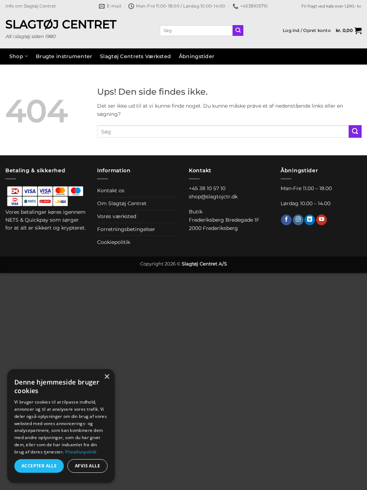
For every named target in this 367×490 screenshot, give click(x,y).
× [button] (106, 377)
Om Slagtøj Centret (122, 203)
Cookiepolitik (113, 242)
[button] (307, 30)
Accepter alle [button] (39, 466)
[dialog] (61, 426)
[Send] (238, 30)
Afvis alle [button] (87, 466)
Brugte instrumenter (64, 56)
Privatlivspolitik (81, 452)
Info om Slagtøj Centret (30, 6)
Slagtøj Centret (60, 24)
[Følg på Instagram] (298, 220)
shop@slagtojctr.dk (213, 196)
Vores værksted (116, 216)
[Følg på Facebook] (286, 220)
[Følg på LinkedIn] (309, 220)
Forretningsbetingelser (126, 229)
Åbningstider (196, 56)
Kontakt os (110, 190)
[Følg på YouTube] (321, 220)
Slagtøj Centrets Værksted (135, 56)
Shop (16, 56)
